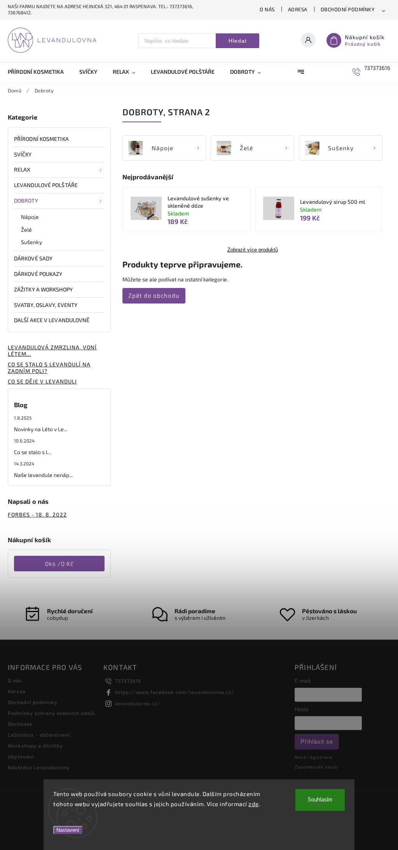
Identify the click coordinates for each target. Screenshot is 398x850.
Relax (22, 169)
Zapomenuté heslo (316, 766)
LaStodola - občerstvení (39, 735)
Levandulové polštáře (46, 185)
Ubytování (21, 756)
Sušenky (31, 242)
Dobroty (26, 200)
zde (253, 803)
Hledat (238, 41)
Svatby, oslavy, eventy (45, 305)
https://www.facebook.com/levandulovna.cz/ (174, 692)
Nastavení (67, 830)
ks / (59, 563)
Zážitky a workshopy (43, 289)
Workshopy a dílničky (35, 745)
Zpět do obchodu (154, 295)
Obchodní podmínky (348, 9)
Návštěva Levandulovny (39, 767)
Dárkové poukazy (38, 274)
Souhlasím (320, 800)
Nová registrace (313, 757)
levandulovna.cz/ (137, 703)
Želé (26, 229)
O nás (267, 9)
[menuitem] (40, 72)
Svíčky (23, 154)
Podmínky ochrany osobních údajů (51, 713)
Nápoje (30, 216)
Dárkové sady (33, 258)
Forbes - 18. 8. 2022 (37, 514)
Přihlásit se (316, 741)
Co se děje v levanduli (42, 381)
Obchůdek (20, 724)
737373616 (128, 681)
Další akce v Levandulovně (52, 320)
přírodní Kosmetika (41, 138)
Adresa (297, 9)
